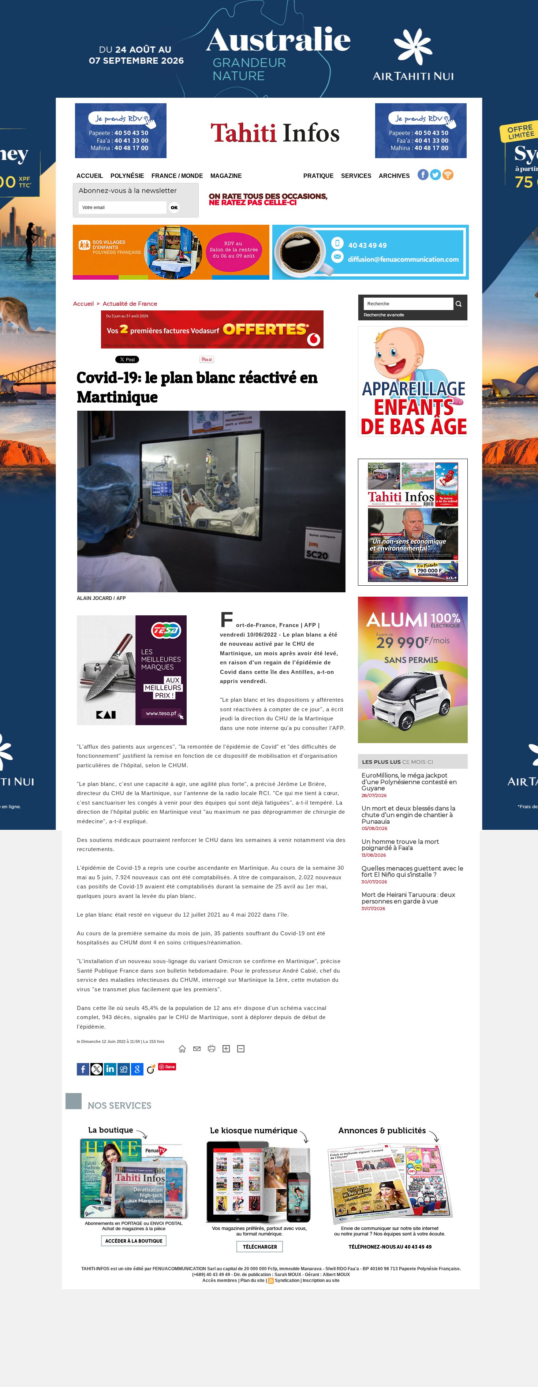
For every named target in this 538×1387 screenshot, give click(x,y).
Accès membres (219, 1280)
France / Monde (177, 176)
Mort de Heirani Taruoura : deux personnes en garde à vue (408, 898)
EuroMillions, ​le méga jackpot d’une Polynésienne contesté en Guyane (409, 782)
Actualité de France (130, 303)
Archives (394, 176)
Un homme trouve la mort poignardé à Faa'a (400, 845)
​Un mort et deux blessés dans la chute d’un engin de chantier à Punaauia (408, 815)
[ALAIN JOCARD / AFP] (211, 413)
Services (356, 176)
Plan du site (252, 1280)
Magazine (226, 176)
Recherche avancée (384, 314)
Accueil (89, 176)
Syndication (287, 1280)
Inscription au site (321, 1280)
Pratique (318, 176)
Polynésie (127, 176)
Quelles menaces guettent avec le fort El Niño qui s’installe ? (412, 872)
